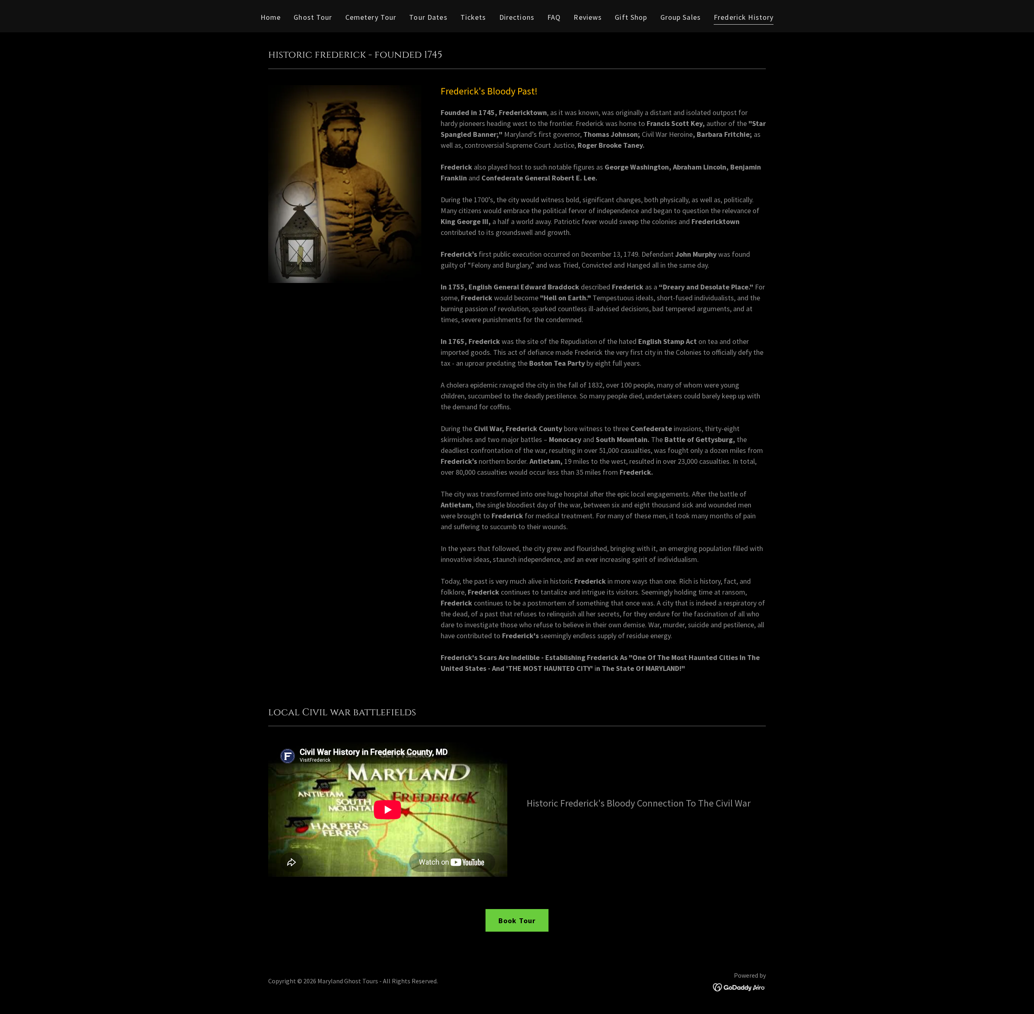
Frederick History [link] (743, 17)
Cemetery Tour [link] (371, 17)
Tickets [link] (473, 17)
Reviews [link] (588, 17)
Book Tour (517, 920)
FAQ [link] (554, 17)
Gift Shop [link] (631, 17)
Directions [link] (516, 17)
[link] (739, 986)
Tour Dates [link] (428, 17)
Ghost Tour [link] (313, 17)
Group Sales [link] (680, 17)
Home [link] (271, 17)
